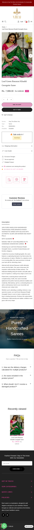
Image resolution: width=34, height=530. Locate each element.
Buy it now (17, 109)
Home (3, 27)
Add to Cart (29, 526)
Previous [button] (3, 56)
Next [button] (31, 56)
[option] (17, 55)
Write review (17, 204)
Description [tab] (6, 222)
